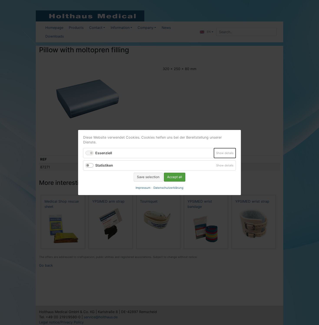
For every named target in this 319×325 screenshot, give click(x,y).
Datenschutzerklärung (168, 187)
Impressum (143, 187)
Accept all (174, 177)
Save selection (148, 177)
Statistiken (104, 165)
